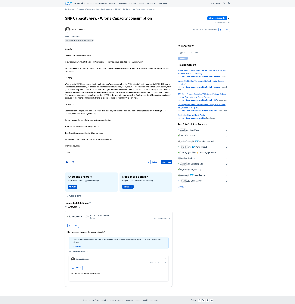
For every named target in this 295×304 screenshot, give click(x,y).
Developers (122, 3)
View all (181, 187)
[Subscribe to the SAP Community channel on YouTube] (207, 300)
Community (79, 3)
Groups (112, 3)
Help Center (151, 3)
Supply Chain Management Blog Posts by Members (200, 76)
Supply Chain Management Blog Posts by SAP (198, 100)
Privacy (84, 300)
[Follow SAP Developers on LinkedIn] (212, 300)
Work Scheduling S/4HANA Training (192, 115)
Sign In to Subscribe (217, 18)
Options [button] (228, 18)
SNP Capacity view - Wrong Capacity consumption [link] (139, 9)
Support (138, 300)
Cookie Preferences (150, 300)
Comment (166, 162)
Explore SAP (215, 3)
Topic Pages (163, 3)
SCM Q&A (118, 9)
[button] (220, 30)
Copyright (104, 300)
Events (141, 3)
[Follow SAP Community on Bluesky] (203, 300)
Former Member (78, 30)
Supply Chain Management (104, 9)
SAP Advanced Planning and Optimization (79, 40)
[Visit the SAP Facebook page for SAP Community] (199, 300)
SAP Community (70, 9)
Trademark (129, 300)
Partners (133, 3)
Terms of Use (94, 300)
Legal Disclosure (116, 300)
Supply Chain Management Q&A (192, 118)
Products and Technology (97, 3)
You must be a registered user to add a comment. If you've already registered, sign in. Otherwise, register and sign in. (117, 240)
